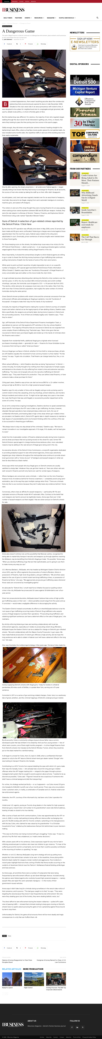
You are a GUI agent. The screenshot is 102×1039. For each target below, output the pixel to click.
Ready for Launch (7, 987)
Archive (27, 1)
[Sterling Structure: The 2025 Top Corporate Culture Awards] (56, 979)
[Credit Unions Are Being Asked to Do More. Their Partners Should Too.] (75, 175)
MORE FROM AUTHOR (33, 969)
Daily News (8, 18)
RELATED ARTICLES (11, 969)
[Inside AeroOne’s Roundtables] (75, 210)
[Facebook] (72, 1027)
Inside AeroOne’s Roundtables (88, 211)
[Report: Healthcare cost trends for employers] (75, 222)
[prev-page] (3, 993)
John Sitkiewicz (8, 39)
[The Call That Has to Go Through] (75, 237)
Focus (9, 936)
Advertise (33, 1)
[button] (97, 18)
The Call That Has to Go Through (90, 238)
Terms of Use (77, 1037)
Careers (55, 1037)
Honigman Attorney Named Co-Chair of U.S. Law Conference (51, 961)
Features (18, 18)
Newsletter (15, 1)
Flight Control (28, 987)
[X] (83, 1027)
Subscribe (6, 1)
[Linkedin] (77, 1027)
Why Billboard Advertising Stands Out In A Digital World (89, 196)
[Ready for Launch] (12, 979)
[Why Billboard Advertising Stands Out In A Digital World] (75, 192)
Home (4, 23)
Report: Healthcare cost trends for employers (89, 224)
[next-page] (6, 993)
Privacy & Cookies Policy (89, 1037)
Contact (21, 1)
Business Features (12, 23)
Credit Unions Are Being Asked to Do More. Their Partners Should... (90, 179)
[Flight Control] (34, 979)
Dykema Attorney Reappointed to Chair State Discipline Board (17, 961)
